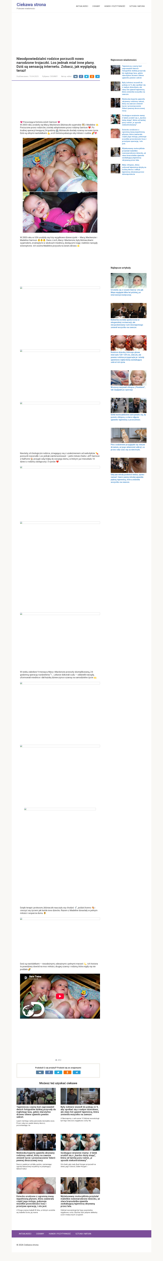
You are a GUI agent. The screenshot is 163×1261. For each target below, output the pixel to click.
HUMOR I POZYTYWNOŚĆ (114, 6)
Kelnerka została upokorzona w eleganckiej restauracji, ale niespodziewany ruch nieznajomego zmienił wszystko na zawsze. (127, 323)
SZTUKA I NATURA (137, 6)
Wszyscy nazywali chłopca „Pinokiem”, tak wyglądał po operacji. (128, 388)
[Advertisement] (81, 33)
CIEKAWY (96, 6)
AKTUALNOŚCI (82, 6)
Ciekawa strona (31, 4)
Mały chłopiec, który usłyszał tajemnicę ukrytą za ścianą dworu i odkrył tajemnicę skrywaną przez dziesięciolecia (134, 169)
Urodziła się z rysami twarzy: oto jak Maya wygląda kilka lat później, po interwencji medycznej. (127, 292)
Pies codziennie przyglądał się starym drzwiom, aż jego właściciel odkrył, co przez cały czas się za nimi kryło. (128, 447)
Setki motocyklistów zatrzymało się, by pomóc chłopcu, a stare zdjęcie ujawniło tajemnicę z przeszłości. (128, 417)
